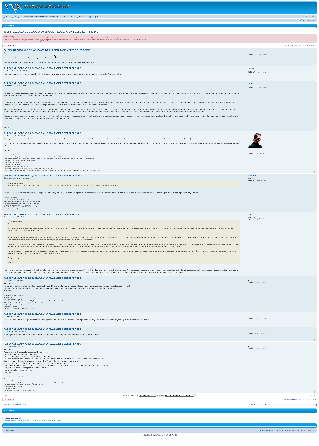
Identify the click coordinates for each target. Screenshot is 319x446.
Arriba (314, 64)
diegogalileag (11, 178)
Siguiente (312, 395)
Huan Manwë (161, 435)
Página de (297, 45)
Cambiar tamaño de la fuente (313, 16)
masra (9, 217)
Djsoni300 (10, 70)
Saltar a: (252, 404)
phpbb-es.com (173, 435)
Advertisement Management (165, 439)
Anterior (6, 395)
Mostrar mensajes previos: (130, 395)
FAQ (303, 20)
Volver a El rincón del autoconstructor (15, 404)
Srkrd (9, 280)
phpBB (151, 434)
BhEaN (9, 135)
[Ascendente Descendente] (188, 395)
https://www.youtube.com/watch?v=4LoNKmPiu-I (52, 62)
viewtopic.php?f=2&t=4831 (41, 41)
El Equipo (263, 430)
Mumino (9, 316)
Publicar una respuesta (6, 45)
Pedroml (9, 53)
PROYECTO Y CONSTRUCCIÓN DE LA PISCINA (39, 17)
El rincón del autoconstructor (66, 17)
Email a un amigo (309, 16)
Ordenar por (161, 395)
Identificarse (311, 20)
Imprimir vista (306, 16)
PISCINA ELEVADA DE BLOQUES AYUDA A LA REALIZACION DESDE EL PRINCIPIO (50, 31)
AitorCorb (10, 331)
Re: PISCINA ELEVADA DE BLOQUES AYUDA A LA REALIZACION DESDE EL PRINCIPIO (47, 50)
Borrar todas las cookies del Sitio (277, 430)
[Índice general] (37, 7)
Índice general (18, 17)
